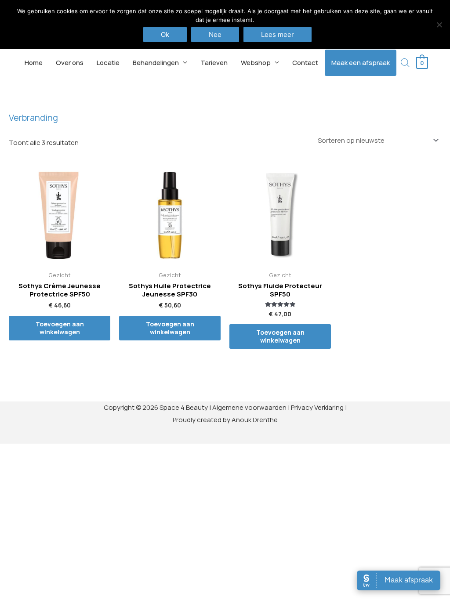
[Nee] (439, 24)
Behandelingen (156, 62)
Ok (165, 34)
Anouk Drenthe (255, 419)
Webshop (256, 62)
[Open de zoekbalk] (405, 62)
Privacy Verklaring (317, 407)
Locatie (108, 62)
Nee (215, 34)
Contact (305, 62)
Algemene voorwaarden (249, 407)
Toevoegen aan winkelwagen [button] (60, 328)
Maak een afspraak (360, 62)
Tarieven (214, 62)
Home (34, 62)
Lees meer (277, 34)
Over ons (69, 62)
